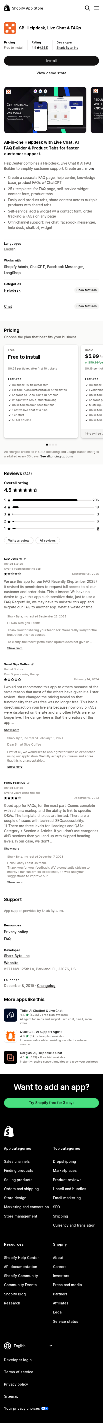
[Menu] (96, 8)
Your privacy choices (22, 1408)
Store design (15, 1198)
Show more (14, 648)
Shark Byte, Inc (67, 47)
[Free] (47, 445)
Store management (20, 1216)
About (58, 1257)
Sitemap (11, 1396)
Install (51, 61)
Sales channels (17, 1161)
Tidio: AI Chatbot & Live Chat (41, 1011)
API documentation (20, 1266)
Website (11, 963)
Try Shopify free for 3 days (51, 1102)
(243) (44, 47)
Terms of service (18, 1372)
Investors (61, 1276)
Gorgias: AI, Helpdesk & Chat (41, 1053)
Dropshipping (64, 1161)
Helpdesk (12, 290)
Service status (65, 1321)
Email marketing (67, 1198)
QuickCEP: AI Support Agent (41, 1032)
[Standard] (53, 445)
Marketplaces (65, 1170)
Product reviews (67, 1180)
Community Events (20, 1285)
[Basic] (50, 445)
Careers (59, 1266)
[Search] (87, 8)
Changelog (46, 985)
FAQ (7, 939)
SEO (56, 1207)
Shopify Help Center (21, 1257)
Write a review (18, 540)
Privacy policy (16, 932)
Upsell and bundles (69, 1189)
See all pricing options (56, 456)
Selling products (18, 1180)
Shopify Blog (15, 1294)
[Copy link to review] (25, 559)
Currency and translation (74, 1225)
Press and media (67, 1285)
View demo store (51, 73)
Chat (8, 306)
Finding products (18, 1170)
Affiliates (60, 1303)
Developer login (18, 1360)
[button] (51, 1017)
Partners (60, 1294)
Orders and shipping (21, 1189)
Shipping (60, 1216)
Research (12, 1303)
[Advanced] (56, 445)
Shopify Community (21, 1276)
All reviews (48, 540)
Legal (57, 1312)
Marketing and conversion (26, 1207)
